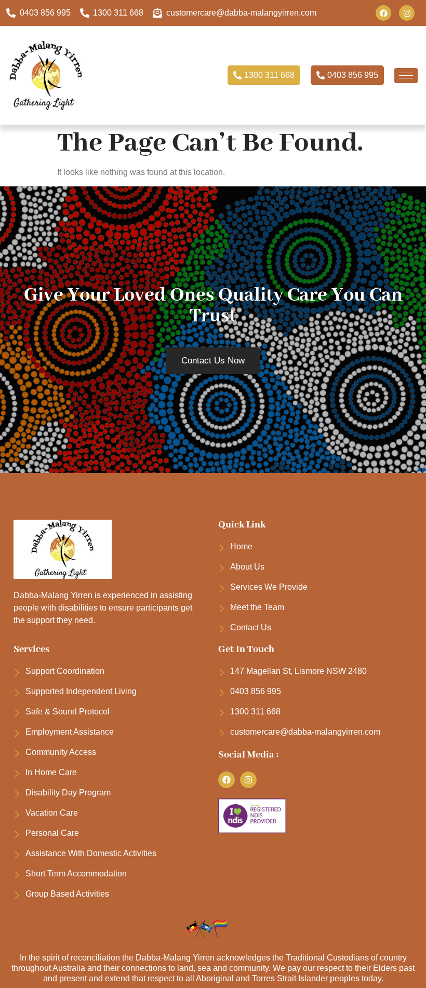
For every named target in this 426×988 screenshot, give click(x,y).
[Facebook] (383, 13)
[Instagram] (407, 13)
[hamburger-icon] (406, 75)
